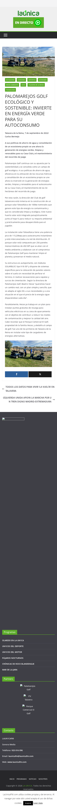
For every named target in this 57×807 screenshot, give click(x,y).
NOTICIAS (32, 779)
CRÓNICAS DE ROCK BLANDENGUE (18, 664)
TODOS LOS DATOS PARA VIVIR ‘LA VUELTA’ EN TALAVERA (30, 388)
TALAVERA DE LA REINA (36, 85)
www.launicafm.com (16, 762)
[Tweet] (40, 374)
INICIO (12, 779)
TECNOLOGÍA (10, 90)
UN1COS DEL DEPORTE (13, 646)
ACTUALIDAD (10, 80)
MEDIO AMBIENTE (12, 85)
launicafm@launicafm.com (20, 756)
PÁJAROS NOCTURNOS (12, 658)
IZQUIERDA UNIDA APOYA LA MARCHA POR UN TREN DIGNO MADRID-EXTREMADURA (27, 399)
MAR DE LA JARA (9, 669)
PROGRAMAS (22, 779)
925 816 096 (17, 750)
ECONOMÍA (42, 80)
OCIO (23, 85)
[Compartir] (16, 374)
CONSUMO (21, 80)
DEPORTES (31, 80)
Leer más (38, 803)
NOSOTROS (43, 779)
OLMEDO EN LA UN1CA (13, 640)
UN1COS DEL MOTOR (12, 652)
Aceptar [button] (28, 803)
